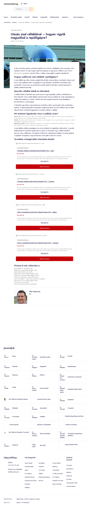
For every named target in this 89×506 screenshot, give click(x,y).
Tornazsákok (15, 416)
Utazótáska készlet (23, 148)
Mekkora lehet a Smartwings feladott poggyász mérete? (26, 275)
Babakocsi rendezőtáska (44, 424)
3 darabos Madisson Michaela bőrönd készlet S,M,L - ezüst (35, 151)
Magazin (38, 499)
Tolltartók (35, 17)
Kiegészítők (44, 17)
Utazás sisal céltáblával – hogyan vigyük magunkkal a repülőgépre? (35, 22)
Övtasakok (71, 408)
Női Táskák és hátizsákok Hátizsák (18, 399)
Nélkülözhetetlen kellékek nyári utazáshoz (23, 272)
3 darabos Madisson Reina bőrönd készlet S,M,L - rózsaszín (35, 182)
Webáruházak (19, 499)
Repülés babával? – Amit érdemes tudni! (23, 268)
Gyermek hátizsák (70, 486)
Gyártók (26, 499)
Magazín (14, 22)
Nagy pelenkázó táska (71, 444)
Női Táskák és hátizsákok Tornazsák (19, 432)
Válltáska (42, 416)
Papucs (6, 17)
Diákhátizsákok (54, 17)
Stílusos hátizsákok (45, 433)
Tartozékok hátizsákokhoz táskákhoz (69, 468)
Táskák (14, 387)
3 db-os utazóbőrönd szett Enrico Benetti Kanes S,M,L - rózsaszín (37, 243)
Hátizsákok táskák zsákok (75, 389)
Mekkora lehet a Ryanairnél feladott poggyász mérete (26, 274)
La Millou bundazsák (71, 424)
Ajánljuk (18, 502)
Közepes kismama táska (43, 399)
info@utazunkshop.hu (13, 472)
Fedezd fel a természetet (74, 377)
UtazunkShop (11, 4)
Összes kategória (78, 17)
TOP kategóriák (25, 502)
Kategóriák (32, 499)
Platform (42, 375)
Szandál (27, 17)
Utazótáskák (43, 408)
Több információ (44, 167)
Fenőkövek (15, 445)
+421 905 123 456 (13, 465)
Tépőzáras (65, 17)
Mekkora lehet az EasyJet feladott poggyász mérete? (25, 270)
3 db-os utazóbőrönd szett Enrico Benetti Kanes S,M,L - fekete (37, 212)
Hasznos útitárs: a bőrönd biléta (21, 282)
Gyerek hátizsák (13, 424)
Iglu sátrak (43, 445)
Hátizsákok (71, 399)
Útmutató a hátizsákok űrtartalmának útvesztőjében (25, 284)
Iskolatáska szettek (16, 17)
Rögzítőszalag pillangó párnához (74, 416)
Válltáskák (15, 408)
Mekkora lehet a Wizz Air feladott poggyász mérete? (26, 280)
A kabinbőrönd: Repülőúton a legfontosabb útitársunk (26, 277)
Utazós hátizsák (44, 388)
